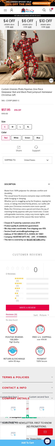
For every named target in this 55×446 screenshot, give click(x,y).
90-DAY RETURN (33, 239)
